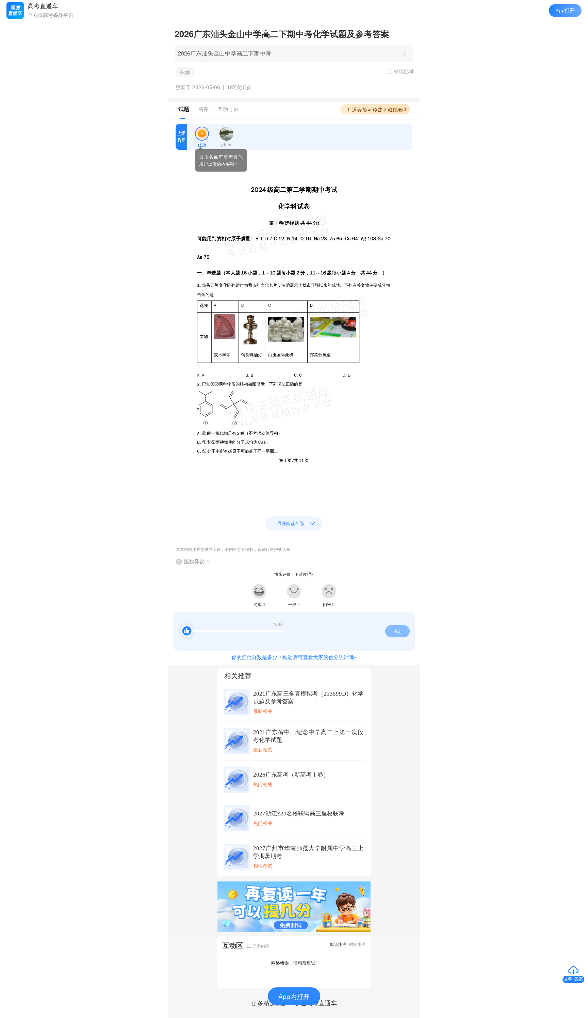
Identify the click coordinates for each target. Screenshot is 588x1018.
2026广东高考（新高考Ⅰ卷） (291, 775)
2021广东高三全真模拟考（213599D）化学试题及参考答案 (308, 697)
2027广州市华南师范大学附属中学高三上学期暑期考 (308, 852)
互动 (229, 108)
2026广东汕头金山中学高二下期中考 (224, 53)
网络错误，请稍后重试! (294, 962)
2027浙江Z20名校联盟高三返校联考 (298, 813)
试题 (183, 109)
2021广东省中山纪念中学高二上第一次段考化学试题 (308, 736)
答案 (204, 108)
